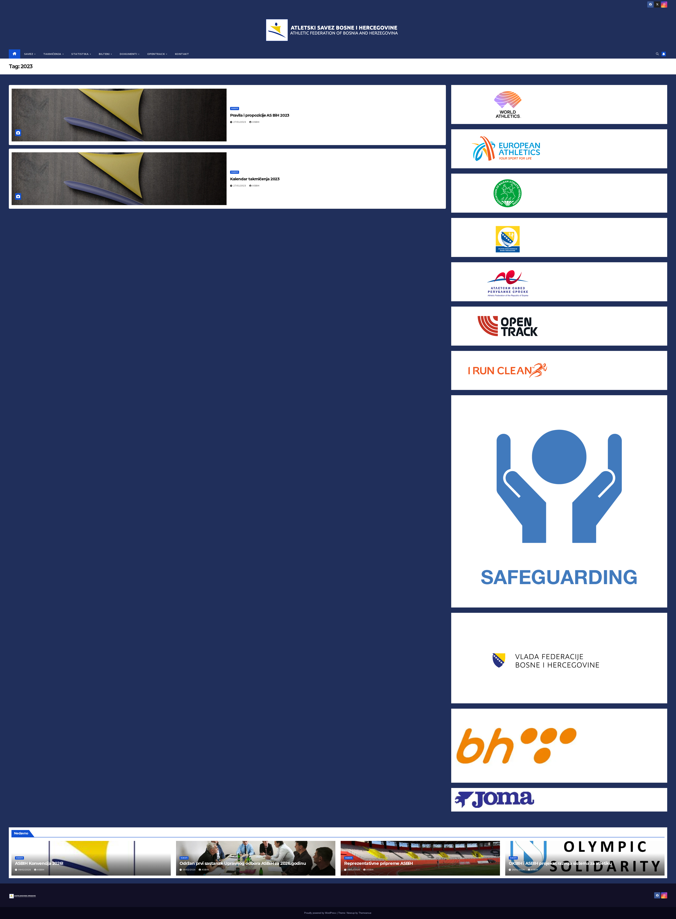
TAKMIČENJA (52, 54)
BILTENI (104, 54)
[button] (657, 53)
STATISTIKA (80, 54)
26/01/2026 (518, 870)
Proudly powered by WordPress (320, 913)
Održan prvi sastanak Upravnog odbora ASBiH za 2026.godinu (243, 863)
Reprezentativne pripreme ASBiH (378, 863)
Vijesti (234, 108)
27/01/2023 (240, 122)
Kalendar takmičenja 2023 (255, 179)
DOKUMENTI (129, 54)
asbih (255, 122)
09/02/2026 (25, 870)
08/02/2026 (354, 870)
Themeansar (365, 913)
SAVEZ (29, 54)
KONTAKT (182, 54)
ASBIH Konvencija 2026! (39, 863)
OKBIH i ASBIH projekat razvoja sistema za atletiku (560, 863)
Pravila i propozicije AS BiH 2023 (259, 115)
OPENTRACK (156, 54)
